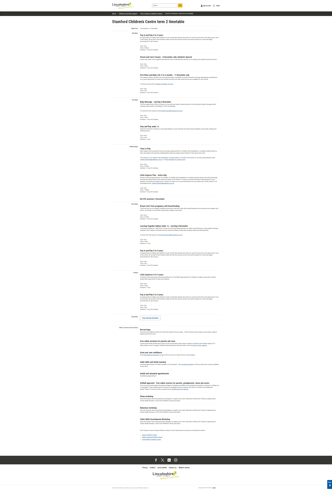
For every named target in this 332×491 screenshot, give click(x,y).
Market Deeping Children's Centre (152, 437)
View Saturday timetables (150, 318)
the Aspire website (187, 364)
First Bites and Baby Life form (163, 84)
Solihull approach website (180, 389)
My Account (207, 6)
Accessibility (162, 468)
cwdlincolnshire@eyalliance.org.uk (151, 159)
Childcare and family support (128, 13)
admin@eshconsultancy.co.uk (153, 355)
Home (114, 13)
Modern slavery (184, 468)
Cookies (152, 468)
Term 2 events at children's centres (151, 13)
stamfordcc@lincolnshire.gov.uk (171, 111)
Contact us (173, 468)
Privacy (145, 468)
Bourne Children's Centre (149, 435)
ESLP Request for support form (175, 159)
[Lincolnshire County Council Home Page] (123, 5)
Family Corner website (199, 345)
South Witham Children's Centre (151, 439)
